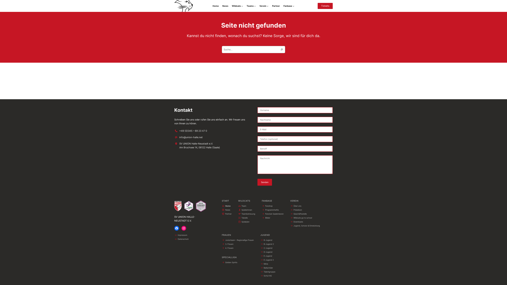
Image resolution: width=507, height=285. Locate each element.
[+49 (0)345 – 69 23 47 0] (190, 131)
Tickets (325, 5)
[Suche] (282, 50)
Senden (264, 182)
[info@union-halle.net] (188, 137)
